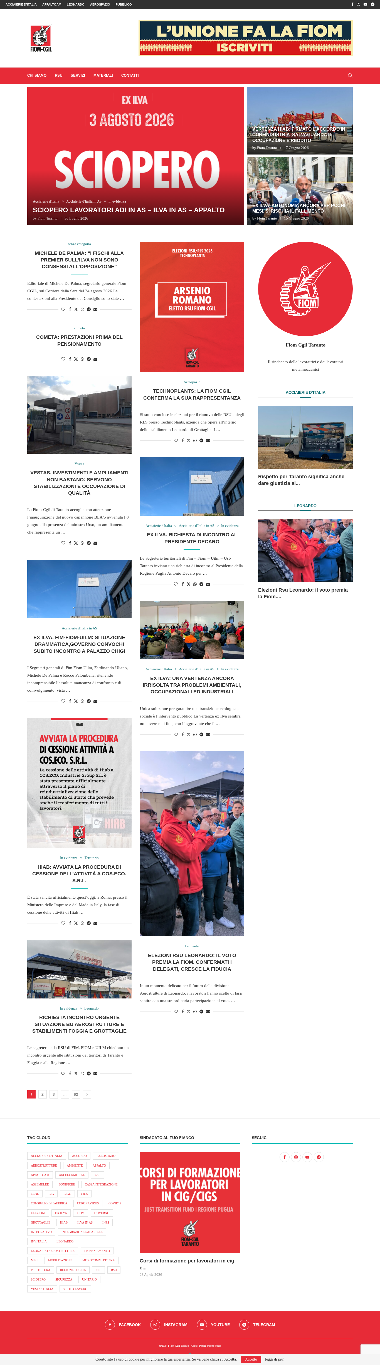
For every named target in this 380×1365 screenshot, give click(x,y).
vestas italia (42, 1289)
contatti (130, 75)
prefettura (40, 1270)
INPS (105, 1222)
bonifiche (67, 1184)
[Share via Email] (95, 309)
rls (98, 1270)
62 (76, 1094)
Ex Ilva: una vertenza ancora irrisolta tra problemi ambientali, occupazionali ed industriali (192, 685)
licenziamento (97, 1250)
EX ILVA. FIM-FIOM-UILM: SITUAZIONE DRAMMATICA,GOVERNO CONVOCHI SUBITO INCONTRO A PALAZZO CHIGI (79, 644)
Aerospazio (100, 4)
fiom (81, 1213)
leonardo (64, 1241)
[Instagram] (358, 4)
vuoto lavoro (75, 1289)
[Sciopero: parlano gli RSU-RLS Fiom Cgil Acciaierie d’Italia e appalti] (300, 191)
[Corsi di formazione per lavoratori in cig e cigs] (190, 1202)
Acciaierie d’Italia (21, 4)
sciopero (38, 1279)
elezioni (38, 1213)
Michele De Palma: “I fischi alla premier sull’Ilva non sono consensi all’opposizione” (79, 260)
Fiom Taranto (48, 218)
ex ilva (61, 1213)
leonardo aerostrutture (53, 1250)
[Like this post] (63, 309)
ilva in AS (85, 1222)
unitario (89, 1279)
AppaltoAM (51, 4)
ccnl (35, 1193)
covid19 (115, 1203)
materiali (103, 75)
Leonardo (76, 4)
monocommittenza (98, 1260)
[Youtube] (365, 4)
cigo (67, 1193)
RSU (58, 75)
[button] (37, 155)
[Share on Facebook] (70, 309)
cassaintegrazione (101, 1184)
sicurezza (63, 1279)
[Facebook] (352, 4)
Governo (101, 1213)
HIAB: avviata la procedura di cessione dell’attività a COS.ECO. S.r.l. (79, 873)
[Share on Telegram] (89, 309)
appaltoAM (40, 1175)
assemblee (40, 1184)
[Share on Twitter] (76, 309)
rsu (114, 1270)
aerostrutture (44, 1165)
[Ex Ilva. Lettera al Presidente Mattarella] (300, 121)
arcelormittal (72, 1175)
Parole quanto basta (210, 1345)
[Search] (350, 76)
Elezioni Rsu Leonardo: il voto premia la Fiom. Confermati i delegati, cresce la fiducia (192, 962)
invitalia (39, 1241)
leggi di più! (275, 1359)
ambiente (75, 1165)
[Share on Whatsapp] (82, 309)
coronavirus (88, 1203)
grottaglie (40, 1222)
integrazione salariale (82, 1232)
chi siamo (36, 75)
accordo (79, 1155)
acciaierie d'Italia (46, 1155)
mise (34, 1260)
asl (97, 1175)
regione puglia (73, 1270)
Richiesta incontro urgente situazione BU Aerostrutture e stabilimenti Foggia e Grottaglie (79, 1024)
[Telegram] (372, 4)
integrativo (41, 1232)
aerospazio (106, 1155)
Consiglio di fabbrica (49, 1203)
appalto (99, 1165)
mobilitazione (60, 1260)
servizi (78, 75)
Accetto (251, 1359)
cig (51, 1193)
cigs (84, 1193)
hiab (64, 1222)
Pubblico (124, 4)
